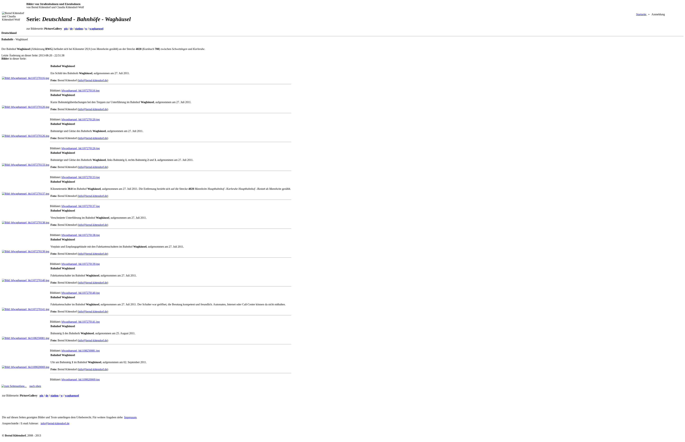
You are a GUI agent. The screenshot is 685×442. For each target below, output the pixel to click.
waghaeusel (96, 28)
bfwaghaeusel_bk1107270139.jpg (81, 263)
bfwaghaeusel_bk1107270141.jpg (81, 321)
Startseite (641, 14)
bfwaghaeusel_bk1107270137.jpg (81, 206)
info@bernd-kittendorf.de (92, 80)
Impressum (130, 417)
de (71, 28)
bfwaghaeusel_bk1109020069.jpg (81, 379)
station (79, 28)
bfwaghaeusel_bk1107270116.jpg (81, 90)
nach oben (35, 386)
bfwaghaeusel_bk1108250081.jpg (81, 350)
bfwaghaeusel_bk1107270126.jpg (81, 148)
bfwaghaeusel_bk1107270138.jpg (81, 235)
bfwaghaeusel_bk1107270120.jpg (81, 119)
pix (66, 28)
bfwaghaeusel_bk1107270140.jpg (81, 292)
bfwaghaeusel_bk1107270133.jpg (81, 177)
